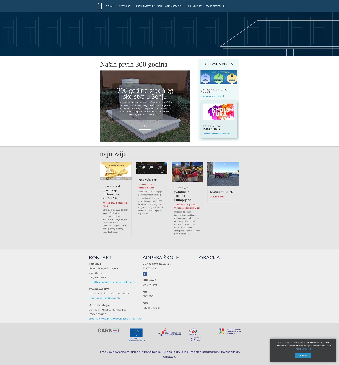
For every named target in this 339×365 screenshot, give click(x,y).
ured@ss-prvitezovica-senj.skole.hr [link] (112, 282)
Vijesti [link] (105, 206)
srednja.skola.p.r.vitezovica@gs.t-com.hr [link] (115, 318)
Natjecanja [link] (189, 208)
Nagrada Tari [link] (147, 180)
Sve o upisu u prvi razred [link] (212, 96)
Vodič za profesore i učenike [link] (217, 133)
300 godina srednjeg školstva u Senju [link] (145, 93)
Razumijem (303, 355)
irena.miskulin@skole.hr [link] (105, 298)
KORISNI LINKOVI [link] (195, 6)
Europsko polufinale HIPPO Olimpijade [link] (182, 194)
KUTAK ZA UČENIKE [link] (145, 6)
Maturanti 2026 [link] (221, 192)
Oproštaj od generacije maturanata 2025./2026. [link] (111, 192)
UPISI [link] (159, 6)
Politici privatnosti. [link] (303, 348)
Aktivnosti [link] (125, 6)
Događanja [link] (122, 203)
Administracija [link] (173, 6)
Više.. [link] (145, 126)
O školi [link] (110, 6)
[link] (100, 6)
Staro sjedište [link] (213, 6)
